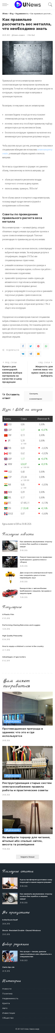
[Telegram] (31, 354)
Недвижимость (12, 721)
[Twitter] (31, 346)
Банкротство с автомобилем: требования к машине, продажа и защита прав (35, 590)
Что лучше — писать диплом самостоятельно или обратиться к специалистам (36, 954)
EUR (17, 524)
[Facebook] (23, 346)
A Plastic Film (8, 614)
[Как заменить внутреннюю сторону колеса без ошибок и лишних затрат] (10, 546)
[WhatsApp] (46, 346)
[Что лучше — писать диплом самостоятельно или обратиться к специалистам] (10, 956)
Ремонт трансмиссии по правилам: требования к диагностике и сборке (36, 559)
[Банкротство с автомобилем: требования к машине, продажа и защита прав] (10, 593)
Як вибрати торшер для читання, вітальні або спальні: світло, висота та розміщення (26, 841)
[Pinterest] (38, 346)
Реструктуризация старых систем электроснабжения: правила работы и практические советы (27, 786)
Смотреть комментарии (35, 396)
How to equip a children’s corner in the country (23, 646)
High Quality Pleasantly (12, 636)
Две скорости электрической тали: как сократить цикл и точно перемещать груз (36, 575)
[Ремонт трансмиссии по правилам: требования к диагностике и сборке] (10, 562)
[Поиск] (49, 4)
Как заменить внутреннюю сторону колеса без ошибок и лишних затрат (36, 544)
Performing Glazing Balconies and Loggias (21, 625)
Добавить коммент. (18, 35)
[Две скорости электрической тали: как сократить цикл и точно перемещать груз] (10, 577)
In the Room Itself (10, 920)
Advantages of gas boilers (14, 657)
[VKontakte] (23, 354)
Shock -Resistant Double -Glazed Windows (21, 930)
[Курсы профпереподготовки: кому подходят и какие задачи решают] (10, 883)
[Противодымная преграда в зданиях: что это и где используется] (27, 708)
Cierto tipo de (8, 967)
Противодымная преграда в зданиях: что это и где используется (22, 732)
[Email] (38, 354)
